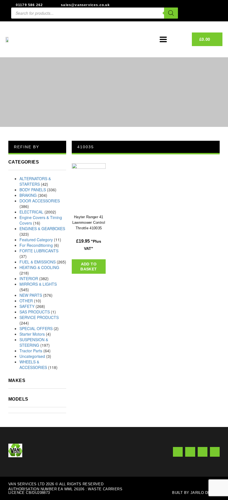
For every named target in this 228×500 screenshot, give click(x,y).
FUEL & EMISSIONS (37, 262)
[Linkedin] (215, 452)
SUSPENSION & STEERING (33, 342)
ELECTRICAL (31, 212)
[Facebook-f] (178, 452)
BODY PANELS (32, 189)
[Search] (171, 13)
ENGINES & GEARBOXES (42, 228)
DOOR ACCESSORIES (39, 200)
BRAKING (28, 195)
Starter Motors (32, 334)
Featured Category (36, 239)
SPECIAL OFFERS (36, 328)
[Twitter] (190, 452)
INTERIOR (28, 278)
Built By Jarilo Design (196, 493)
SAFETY (26, 306)
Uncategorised (32, 356)
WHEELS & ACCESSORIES (33, 364)
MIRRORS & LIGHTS (38, 284)
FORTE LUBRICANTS (38, 250)
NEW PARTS (30, 295)
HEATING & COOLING (39, 267)
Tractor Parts (30, 350)
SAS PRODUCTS (34, 312)
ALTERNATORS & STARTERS (35, 181)
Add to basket (88, 266)
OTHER (26, 300)
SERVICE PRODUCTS (39, 317)
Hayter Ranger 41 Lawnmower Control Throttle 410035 (88, 222)
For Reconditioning (36, 245)
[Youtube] (202, 452)
